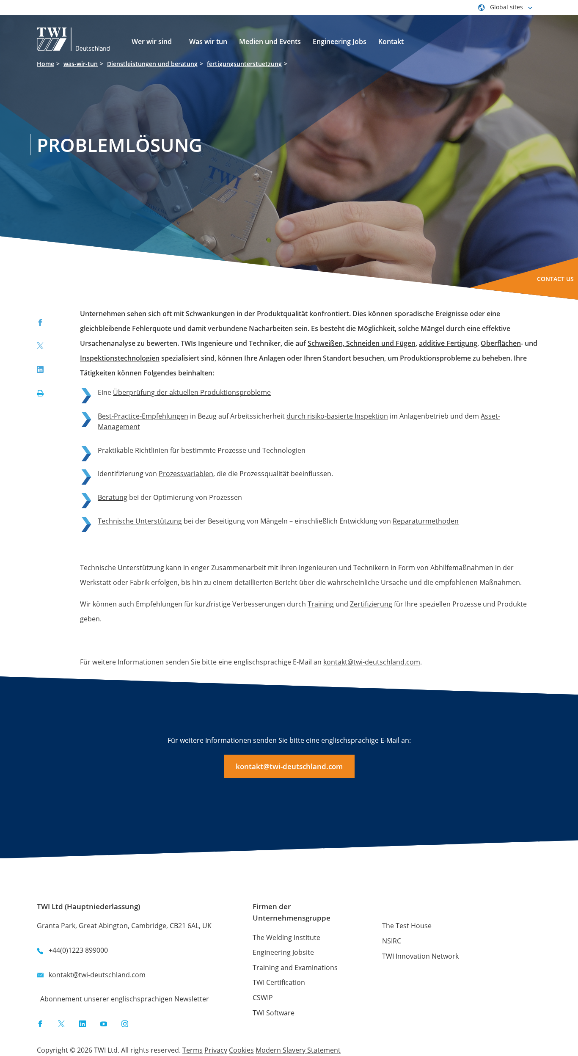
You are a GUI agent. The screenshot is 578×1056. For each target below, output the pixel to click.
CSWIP (263, 997)
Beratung (112, 497)
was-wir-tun (80, 64)
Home (45, 64)
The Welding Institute (286, 937)
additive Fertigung (448, 343)
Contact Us (555, 279)
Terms (192, 1050)
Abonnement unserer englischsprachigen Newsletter (124, 999)
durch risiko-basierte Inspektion (337, 416)
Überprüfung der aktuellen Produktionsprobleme (192, 392)
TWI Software (274, 1012)
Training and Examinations (295, 967)
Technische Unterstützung (140, 521)
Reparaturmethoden (426, 521)
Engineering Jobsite (283, 952)
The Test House (407, 925)
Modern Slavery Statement (298, 1050)
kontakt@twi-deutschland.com (371, 662)
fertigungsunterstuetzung (244, 64)
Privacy (215, 1050)
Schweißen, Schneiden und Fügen (362, 343)
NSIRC (391, 941)
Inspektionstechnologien (120, 358)
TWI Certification (279, 982)
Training (321, 604)
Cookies (241, 1050)
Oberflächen (501, 343)
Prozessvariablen (186, 473)
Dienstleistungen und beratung (152, 64)
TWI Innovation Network (420, 956)
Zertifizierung (371, 604)
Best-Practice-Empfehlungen (143, 416)
